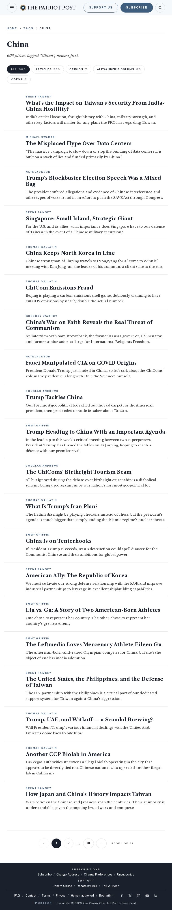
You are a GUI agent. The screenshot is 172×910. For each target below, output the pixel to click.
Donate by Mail (87, 886)
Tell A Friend (110, 886)
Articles (47, 69)
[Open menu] (12, 8)
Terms (46, 895)
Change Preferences (98, 874)
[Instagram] (139, 896)
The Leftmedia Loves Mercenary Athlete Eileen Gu (94, 645)
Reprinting (106, 895)
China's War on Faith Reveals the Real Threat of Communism (89, 325)
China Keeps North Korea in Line (70, 253)
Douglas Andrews (42, 391)
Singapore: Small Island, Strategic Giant (79, 219)
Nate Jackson (38, 172)
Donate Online (62, 886)
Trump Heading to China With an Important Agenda (95, 432)
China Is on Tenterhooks (58, 541)
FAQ (17, 895)
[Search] (160, 8)
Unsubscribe (125, 874)
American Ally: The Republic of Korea (76, 576)
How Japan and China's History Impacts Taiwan (89, 794)
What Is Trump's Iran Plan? (61, 507)
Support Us (101, 7)
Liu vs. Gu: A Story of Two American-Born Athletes (93, 610)
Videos (19, 79)
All (18, 69)
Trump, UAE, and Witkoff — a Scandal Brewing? (89, 720)
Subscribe (136, 7)
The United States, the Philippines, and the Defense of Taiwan (94, 682)
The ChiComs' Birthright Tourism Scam (78, 472)
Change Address (67, 874)
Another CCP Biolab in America (68, 754)
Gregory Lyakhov (42, 316)
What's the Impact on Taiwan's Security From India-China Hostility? (95, 106)
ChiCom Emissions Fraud (59, 288)
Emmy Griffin (37, 425)
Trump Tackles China (54, 397)
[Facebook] (122, 896)
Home (12, 28)
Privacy (61, 895)
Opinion (78, 69)
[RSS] (156, 896)
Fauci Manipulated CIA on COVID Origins (81, 363)
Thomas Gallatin (41, 247)
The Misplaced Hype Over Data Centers (78, 143)
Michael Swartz (40, 137)
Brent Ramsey (38, 96)
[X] (130, 896)
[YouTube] (147, 896)
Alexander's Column (119, 69)
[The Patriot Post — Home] (48, 7)
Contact (31, 895)
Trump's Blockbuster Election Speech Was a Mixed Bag (93, 181)
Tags (28, 28)
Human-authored (82, 895)
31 (88, 843)
